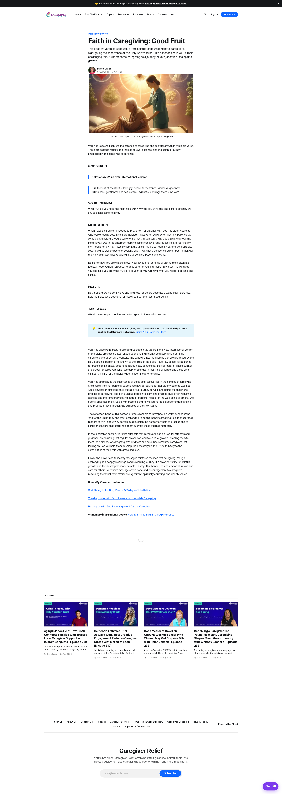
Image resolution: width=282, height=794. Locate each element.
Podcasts (138, 14)
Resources (123, 14)
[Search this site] (205, 14)
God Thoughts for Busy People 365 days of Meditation (119, 490)
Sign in (214, 14)
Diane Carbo (104, 68)
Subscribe (229, 14)
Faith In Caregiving (98, 34)
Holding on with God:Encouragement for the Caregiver (119, 506)
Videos (116, 726)
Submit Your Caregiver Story (150, 332)
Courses (162, 14)
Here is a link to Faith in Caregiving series (151, 514)
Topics (110, 14)
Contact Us (87, 721)
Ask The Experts (93, 14)
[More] (172, 14)
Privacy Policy (200, 721)
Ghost (234, 724)
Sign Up (58, 721)
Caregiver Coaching (178, 721)
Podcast (101, 721)
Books (150, 14)
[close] (278, 3)
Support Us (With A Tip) (137, 726)
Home (77, 14)
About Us (72, 721)
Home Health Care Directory (148, 721)
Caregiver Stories (119, 721)
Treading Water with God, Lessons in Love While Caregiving (122, 498)
